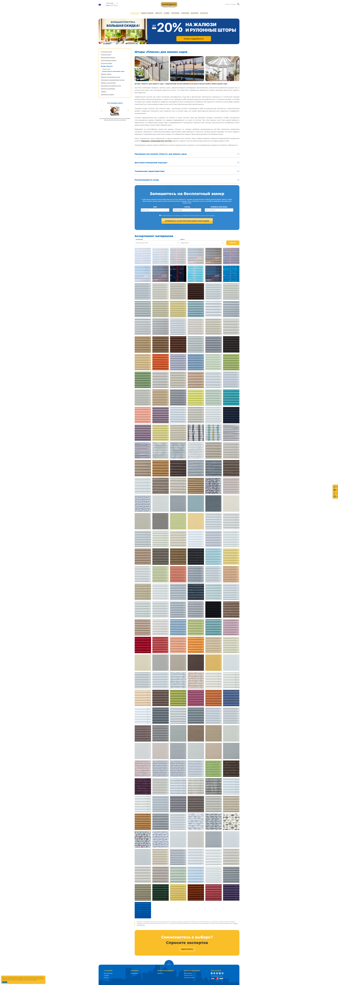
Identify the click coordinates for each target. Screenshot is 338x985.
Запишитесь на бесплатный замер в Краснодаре (187, 221)
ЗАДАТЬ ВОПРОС (187, 949)
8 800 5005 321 (188, 973)
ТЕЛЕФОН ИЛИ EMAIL (219, 207)
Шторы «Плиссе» (107, 66)
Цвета (182, 239)
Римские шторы (106, 54)
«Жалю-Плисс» (106, 69)
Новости (158, 13)
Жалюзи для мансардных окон (110, 77)
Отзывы (166, 13)
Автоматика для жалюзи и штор (111, 86)
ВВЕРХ (169, 964)
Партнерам (175, 13)
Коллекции (139, 239)
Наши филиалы (108, 973)
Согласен (5, 982)
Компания (185, 13)
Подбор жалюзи (147, 13)
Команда (106, 975)
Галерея (103, 91)
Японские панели (106, 63)
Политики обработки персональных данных (201, 215)
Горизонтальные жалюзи (108, 60)
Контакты (204, 13)
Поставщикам (134, 973)
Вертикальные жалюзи (108, 57)
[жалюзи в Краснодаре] (169, 5)
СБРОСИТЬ (233, 242)
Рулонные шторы (106, 51)
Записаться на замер (107, 94)
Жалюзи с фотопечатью (108, 83)
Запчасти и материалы (108, 88)
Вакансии (194, 13)
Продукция (134, 13)
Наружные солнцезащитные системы (112, 80)
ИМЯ (155, 207)
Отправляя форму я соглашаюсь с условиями (188, 215)
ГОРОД (187, 207)
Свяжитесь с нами (189, 977)
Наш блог (160, 973)
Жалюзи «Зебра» (106, 74)
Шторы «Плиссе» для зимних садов (113, 71)
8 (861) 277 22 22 (112, 5)
